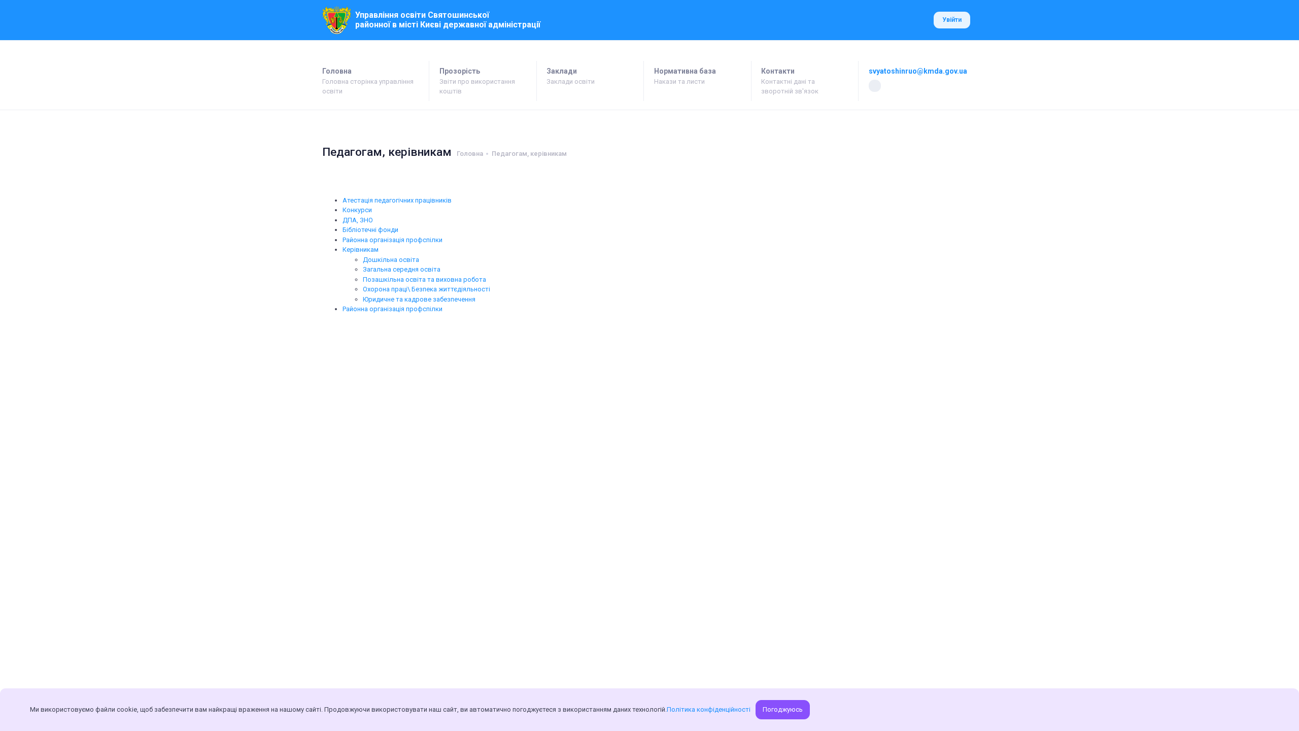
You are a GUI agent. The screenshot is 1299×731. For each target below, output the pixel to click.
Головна (470, 153)
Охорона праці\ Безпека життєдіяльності (426, 289)
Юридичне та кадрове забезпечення (419, 299)
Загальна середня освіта (401, 269)
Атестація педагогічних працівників (397, 200)
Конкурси (357, 210)
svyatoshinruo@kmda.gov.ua (918, 71)
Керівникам (361, 249)
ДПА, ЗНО (358, 220)
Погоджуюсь (783, 709)
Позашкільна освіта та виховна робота (424, 279)
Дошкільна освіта (391, 259)
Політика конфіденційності (708, 709)
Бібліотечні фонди (370, 230)
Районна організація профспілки (392, 240)
